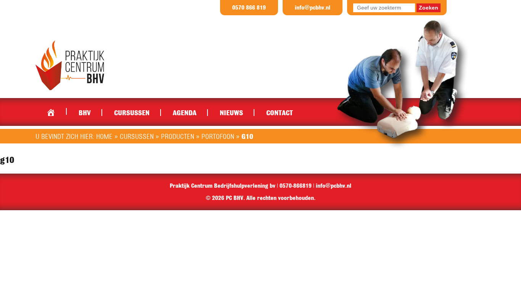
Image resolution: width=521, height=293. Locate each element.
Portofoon (217, 136)
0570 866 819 (249, 8)
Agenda (184, 112)
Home (50, 111)
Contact (279, 112)
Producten (177, 136)
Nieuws (231, 112)
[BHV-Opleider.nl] (69, 65)
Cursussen (132, 112)
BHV (85, 112)
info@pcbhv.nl (312, 8)
